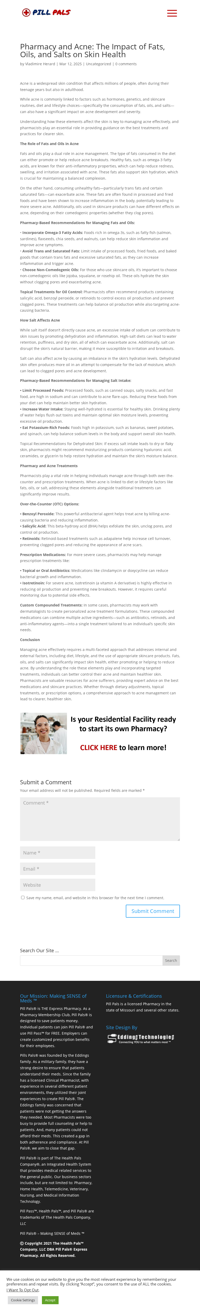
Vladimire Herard (40, 63)
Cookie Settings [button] (23, 1300)
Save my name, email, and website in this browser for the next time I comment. (95, 897)
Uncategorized (98, 63)
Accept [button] (50, 1300)
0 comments (126, 63)
